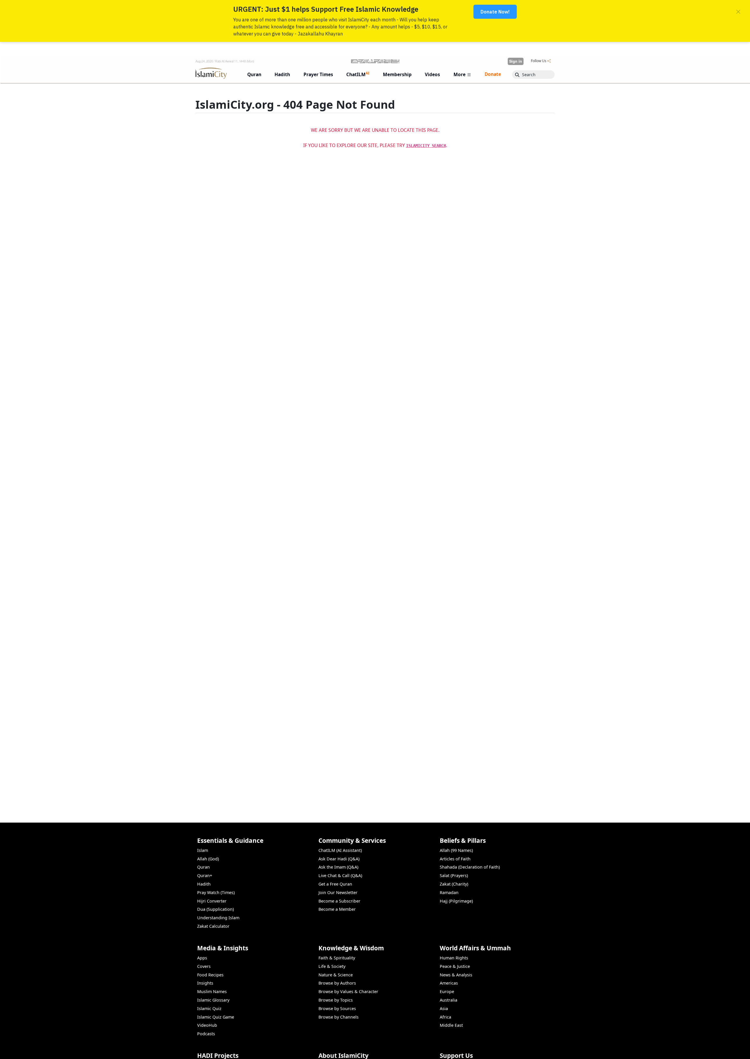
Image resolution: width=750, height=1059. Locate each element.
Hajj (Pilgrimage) (456, 901)
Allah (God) (208, 859)
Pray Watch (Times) (216, 892)
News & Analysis (456, 975)
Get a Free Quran (335, 884)
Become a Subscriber (339, 901)
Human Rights (454, 958)
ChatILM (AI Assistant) (340, 850)
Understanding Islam (218, 917)
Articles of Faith (455, 859)
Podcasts (206, 1033)
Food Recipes (210, 975)
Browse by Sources (337, 1008)
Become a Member (337, 909)
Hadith (204, 884)
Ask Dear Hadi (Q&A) (338, 859)
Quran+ (204, 875)
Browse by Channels (338, 1017)
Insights (205, 983)
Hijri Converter (211, 901)
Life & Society (331, 966)
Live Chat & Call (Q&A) (340, 875)
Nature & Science (335, 975)
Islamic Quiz (209, 1008)
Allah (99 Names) (456, 850)
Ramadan (449, 892)
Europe (447, 991)
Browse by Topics (335, 1000)
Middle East (451, 1025)
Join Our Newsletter (337, 892)
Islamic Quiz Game (215, 1017)
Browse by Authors (337, 983)
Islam (202, 850)
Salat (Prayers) (454, 875)
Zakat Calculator (213, 926)
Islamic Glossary (213, 1000)
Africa (445, 1017)
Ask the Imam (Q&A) (338, 867)
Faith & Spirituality (336, 958)
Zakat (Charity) (454, 884)
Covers (204, 966)
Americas (449, 983)
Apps (202, 958)
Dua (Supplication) (215, 909)
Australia (448, 1000)
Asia (444, 1008)
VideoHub (207, 1025)
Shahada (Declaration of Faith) (470, 867)
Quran (203, 867)
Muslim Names (212, 991)
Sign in (515, 61)
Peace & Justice (455, 966)
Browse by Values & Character (348, 991)
